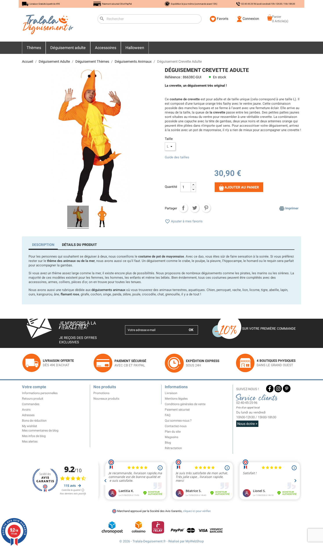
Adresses (28, 415)
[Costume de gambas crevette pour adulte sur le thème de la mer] (78, 217)
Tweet (194, 207)
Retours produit (32, 398)
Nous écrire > (247, 424)
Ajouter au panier (241, 187)
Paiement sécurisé (177, 409)
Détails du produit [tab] (79, 245)
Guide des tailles (177, 157)
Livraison (171, 393)
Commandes (30, 404)
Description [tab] (43, 245)
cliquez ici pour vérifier (196, 511)
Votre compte (34, 386)
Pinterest (206, 207)
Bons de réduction (34, 420)
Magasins (171, 437)
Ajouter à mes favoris (184, 221)
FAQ (168, 415)
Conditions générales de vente (185, 404)
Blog (168, 442)
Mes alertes (30, 441)
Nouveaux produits (106, 398)
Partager (183, 207)
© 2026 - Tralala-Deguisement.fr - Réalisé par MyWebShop (161, 541)
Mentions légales (176, 398)
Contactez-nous (176, 426)
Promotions (101, 393)
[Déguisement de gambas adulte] (102, 217)
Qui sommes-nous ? (178, 420)
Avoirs (26, 409)
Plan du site (173, 431)
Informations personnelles (40, 393)
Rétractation (173, 448)
